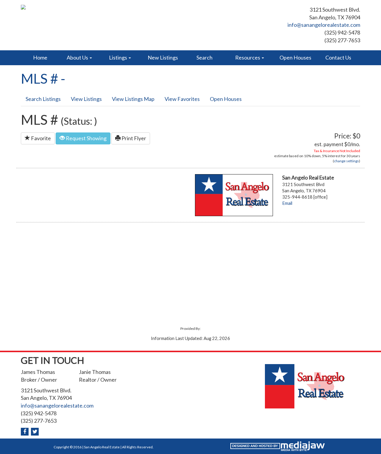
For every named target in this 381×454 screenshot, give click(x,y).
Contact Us (338, 57)
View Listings (86, 99)
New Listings (163, 57)
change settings (346, 161)
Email (287, 203)
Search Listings (43, 99)
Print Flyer (133, 138)
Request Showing (86, 138)
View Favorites (182, 99)
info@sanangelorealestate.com (324, 24)
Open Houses (295, 57)
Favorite (40, 138)
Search (204, 57)
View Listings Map (133, 99)
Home (40, 57)
